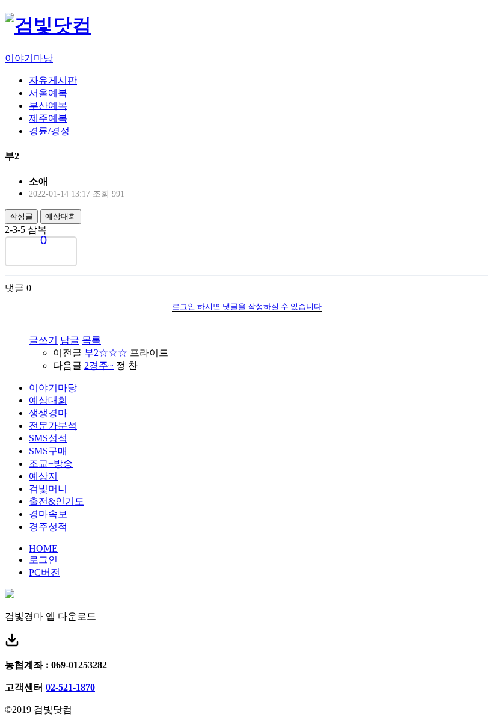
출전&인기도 (56, 501)
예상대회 (60, 216)
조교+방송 (51, 463)
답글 (69, 340)
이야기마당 (29, 58)
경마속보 (48, 514)
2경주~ (99, 365)
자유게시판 (53, 80)
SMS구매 (48, 451)
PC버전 (44, 572)
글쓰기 (43, 340)
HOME (43, 548)
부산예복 (48, 105)
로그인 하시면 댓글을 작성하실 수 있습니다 (247, 306)
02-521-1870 (70, 687)
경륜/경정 (49, 131)
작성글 (21, 216)
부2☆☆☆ (105, 353)
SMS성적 (48, 438)
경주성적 (48, 526)
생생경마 (48, 413)
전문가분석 (53, 425)
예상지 (43, 476)
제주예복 (48, 118)
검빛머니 (48, 489)
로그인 (43, 560)
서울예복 (48, 93)
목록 (91, 340)
